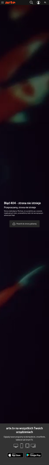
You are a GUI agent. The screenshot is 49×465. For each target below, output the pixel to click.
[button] (31, 2)
